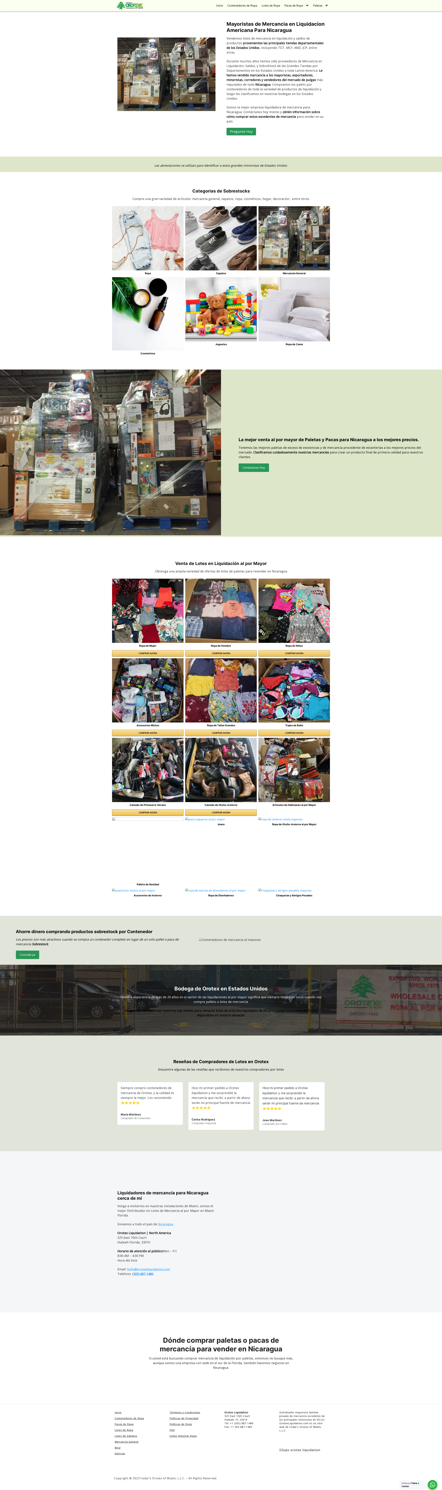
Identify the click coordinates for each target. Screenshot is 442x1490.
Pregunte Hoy (241, 131)
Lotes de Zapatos (126, 1436)
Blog (118, 1447)
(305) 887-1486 (142, 1274)
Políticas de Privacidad (184, 1418)
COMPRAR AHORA (148, 653)
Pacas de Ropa (293, 5)
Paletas (318, 5)
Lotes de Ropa (271, 5)
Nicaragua (165, 1224)
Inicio (219, 5)
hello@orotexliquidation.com (148, 1269)
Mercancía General (126, 1441)
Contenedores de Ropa (242, 5)
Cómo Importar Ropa (183, 1436)
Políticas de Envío (181, 1424)
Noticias (120, 1453)
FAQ (172, 1430)
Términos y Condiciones (185, 1412)
